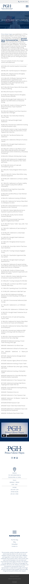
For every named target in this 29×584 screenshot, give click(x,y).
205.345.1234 (24, 1)
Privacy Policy (14, 576)
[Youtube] (17, 458)
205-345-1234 (14, 489)
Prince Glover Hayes (6, 34)
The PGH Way (14, 540)
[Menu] (27, 6)
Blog (14, 542)
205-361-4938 (14, 494)
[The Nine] (14, 582)
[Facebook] (12, 458)
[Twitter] (14, 458)
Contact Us (14, 546)
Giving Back (14, 544)
